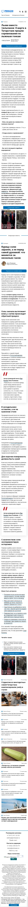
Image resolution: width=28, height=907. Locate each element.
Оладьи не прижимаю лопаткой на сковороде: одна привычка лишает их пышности (15, 621)
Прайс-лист (13, 840)
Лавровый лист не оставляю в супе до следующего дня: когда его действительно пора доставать (15, 615)
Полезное (5, 21)
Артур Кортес (15, 40)
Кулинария (5, 243)
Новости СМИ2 (5, 209)
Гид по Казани (6, 815)
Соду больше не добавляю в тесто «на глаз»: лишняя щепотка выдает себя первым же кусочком (15, 608)
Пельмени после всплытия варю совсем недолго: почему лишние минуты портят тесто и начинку (14, 596)
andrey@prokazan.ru (13, 838)
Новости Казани (6, 711)
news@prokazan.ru (13, 848)
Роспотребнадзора (16, 355)
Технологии (5, 781)
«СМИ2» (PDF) (22, 895)
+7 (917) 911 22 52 (13, 835)
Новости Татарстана (7, 679)
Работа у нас (13, 850)
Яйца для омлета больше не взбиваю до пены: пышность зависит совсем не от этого (13, 602)
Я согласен (14, 905)
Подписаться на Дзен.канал (14, 46)
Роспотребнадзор (7, 498)
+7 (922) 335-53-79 (13, 846)
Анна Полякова (11, 263)
